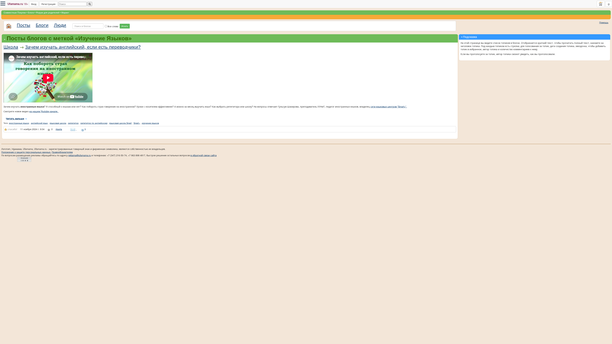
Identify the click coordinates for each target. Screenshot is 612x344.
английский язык (39, 123)
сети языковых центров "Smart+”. (389, 106)
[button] (2, 3)
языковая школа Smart (120, 123)
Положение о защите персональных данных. (26, 152)
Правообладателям (62, 152)
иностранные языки (19, 123)
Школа (11, 46)
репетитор (73, 123)
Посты (23, 25)
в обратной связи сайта (203, 155)
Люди (60, 25)
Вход (33, 4)
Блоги (31, 12)
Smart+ (137, 123)
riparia (59, 129)
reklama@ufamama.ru (79, 155)
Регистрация (48, 4)
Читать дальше (15, 118)
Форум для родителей (47, 12)
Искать (124, 26)
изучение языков (150, 123)
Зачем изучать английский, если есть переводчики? (83, 46)
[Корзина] (601, 4)
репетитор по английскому (93, 123)
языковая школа (58, 123)
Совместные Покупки (15, 12)
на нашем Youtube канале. (44, 111)
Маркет (65, 12)
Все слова (112, 26)
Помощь (603, 22)
